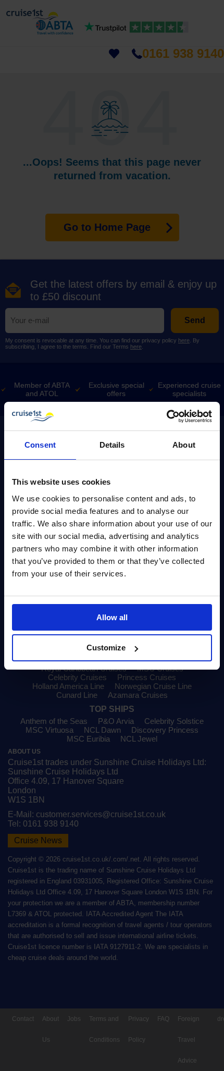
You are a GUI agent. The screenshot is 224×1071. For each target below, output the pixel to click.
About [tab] (183, 444)
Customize (106, 647)
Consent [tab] (40, 444)
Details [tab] (112, 444)
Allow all (112, 617)
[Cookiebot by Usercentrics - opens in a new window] (166, 416)
